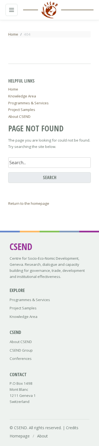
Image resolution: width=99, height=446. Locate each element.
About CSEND (19, 116)
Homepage (20, 436)
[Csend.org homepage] (49, 10)
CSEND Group (21, 350)
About (42, 436)
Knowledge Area (22, 96)
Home (13, 34)
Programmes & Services (28, 102)
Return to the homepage (28, 203)
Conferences (21, 358)
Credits (72, 427)
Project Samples (21, 109)
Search (49, 177)
